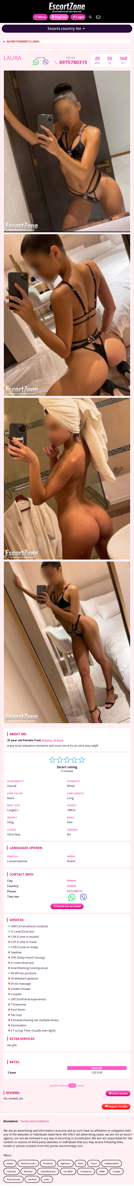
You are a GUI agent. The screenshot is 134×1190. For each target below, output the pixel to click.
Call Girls (11, 1171)
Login (80, 17)
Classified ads (48, 1171)
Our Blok (68, 1171)
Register (61, 17)
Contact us (86, 1171)
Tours (94, 1163)
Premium (48, 1163)
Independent (111, 1163)
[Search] (90, 17)
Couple (116, 1171)
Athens (47, 740)
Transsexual (13, 1179)
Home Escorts (28, 1163)
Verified (32, 1179)
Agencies (65, 1163)
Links (47, 1179)
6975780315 (73, 62)
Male (102, 1171)
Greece (58, 740)
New (80, 1163)
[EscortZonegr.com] (67, 7)
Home (10, 1163)
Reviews (28, 1171)
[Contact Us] (98, 17)
